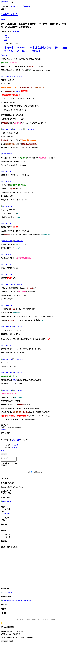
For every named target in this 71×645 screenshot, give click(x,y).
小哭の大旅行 (9, 14)
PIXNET (22, 619)
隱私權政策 (46, 619)
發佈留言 (3, 465)
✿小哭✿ (4, 429)
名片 (5, 40)
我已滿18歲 (4, 641)
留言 (18, 440)
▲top (2, 450)
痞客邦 (14, 440)
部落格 (6, 37)
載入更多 (3, 454)
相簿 (5, 35)
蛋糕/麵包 (15, 447)
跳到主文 (4, 19)
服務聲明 (53, 619)
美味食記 (15, 445)
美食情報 (16, 32)
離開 (10, 641)
